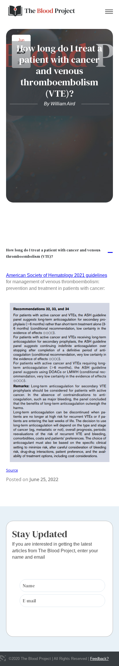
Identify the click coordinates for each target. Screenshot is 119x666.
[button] (59, 253)
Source (12, 470)
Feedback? (99, 658)
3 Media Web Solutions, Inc (3, 658)
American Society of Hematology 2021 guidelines (56, 275)
